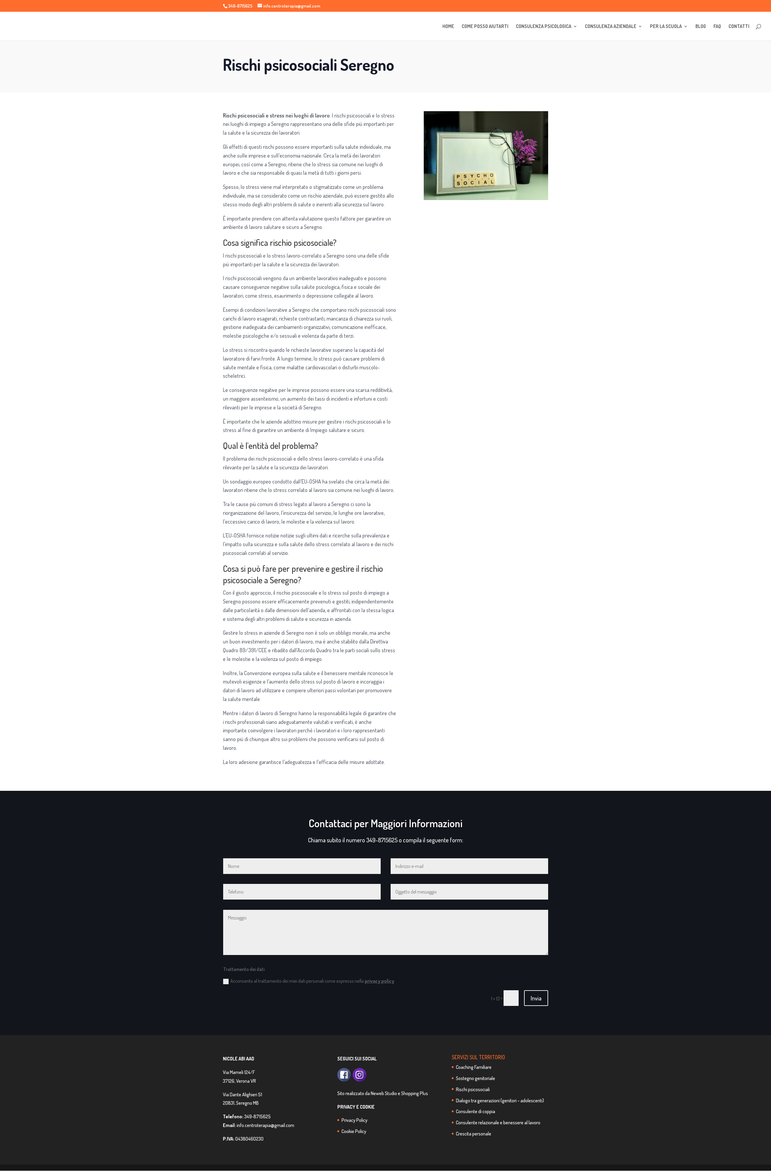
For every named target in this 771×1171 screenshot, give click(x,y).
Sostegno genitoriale (475, 1078)
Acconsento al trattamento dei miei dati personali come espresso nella (312, 981)
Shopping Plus (414, 1093)
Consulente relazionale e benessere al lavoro (498, 1122)
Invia (536, 998)
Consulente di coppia (475, 1111)
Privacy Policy (354, 1120)
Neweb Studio (384, 1093)
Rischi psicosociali (473, 1089)
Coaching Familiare (474, 1067)
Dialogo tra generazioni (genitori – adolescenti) (500, 1100)
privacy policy (379, 981)
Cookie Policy (354, 1131)
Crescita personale (473, 1134)
